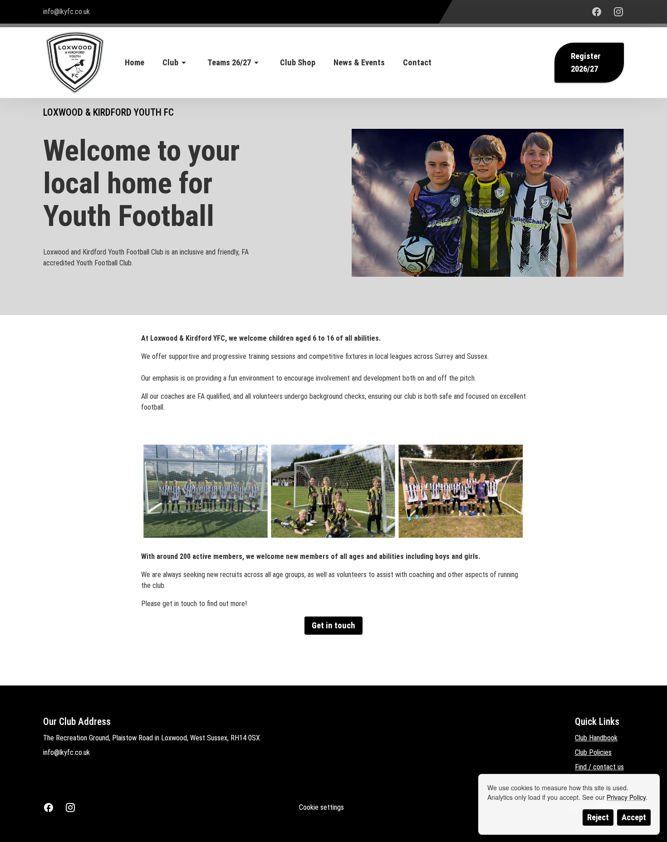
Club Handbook (596, 738)
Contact (417, 63)
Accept (634, 817)
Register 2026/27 (586, 62)
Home (134, 63)
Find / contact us (599, 767)
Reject (598, 817)
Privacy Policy (626, 797)
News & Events (359, 63)
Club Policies (593, 752)
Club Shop (297, 63)
